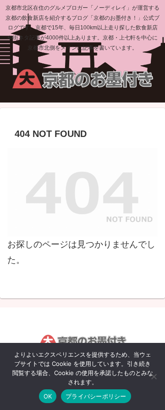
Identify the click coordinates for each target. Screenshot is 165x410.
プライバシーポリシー (96, 396)
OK (48, 396)
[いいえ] (153, 376)
